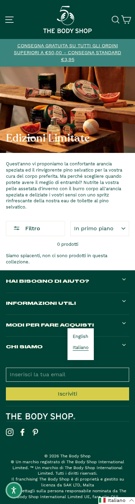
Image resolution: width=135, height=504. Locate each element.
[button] (116, 500)
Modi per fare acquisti (50, 324)
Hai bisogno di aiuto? (47, 281)
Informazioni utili (41, 303)
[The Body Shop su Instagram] (10, 432)
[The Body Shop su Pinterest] (35, 432)
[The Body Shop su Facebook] (22, 432)
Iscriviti (67, 393)
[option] (67, 52)
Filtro (32, 228)
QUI (114, 496)
